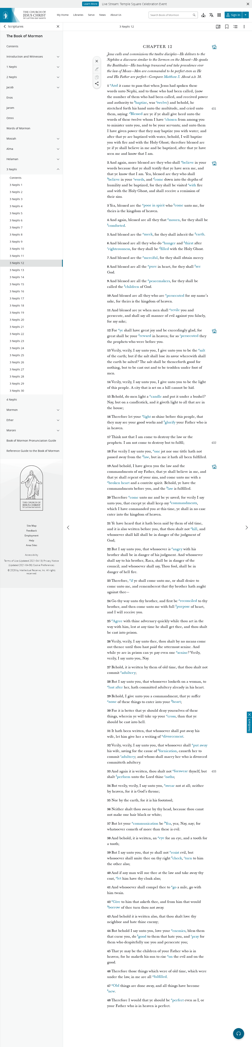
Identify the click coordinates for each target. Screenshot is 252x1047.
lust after (115, 687)
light (147, 416)
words (139, 179)
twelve (162, 102)
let (119, 878)
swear (170, 785)
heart (176, 701)
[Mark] (97, 69)
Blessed (137, 114)
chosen (171, 119)
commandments (184, 503)
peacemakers (159, 281)
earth (200, 234)
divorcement (173, 736)
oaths (169, 776)
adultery (128, 672)
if (132, 580)
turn (188, 858)
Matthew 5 (171, 77)
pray (195, 936)
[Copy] (97, 77)
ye (121, 330)
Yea (168, 823)
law (146, 457)
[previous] (68, 527)
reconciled (188, 601)
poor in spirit (154, 205)
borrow (114, 907)
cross (172, 716)
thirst (189, 243)
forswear (181, 771)
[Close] (97, 61)
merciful (151, 257)
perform (123, 776)
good (142, 936)
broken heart (119, 482)
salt (202, 350)
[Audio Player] (238, 1033)
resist (175, 852)
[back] (5, 26)
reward (145, 336)
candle (156, 396)
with (192, 185)
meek (148, 234)
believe (188, 162)
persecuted (175, 295)
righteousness (119, 248)
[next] (246, 527)
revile (175, 310)
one (157, 451)
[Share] (97, 83)
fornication (168, 751)
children (132, 286)
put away (200, 745)
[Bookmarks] (227, 26)
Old (116, 985)
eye (161, 838)
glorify (170, 422)
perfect (178, 1000)
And (114, 85)
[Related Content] (235, 26)
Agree (117, 621)
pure (153, 266)
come (159, 179)
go (174, 887)
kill (194, 529)
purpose (183, 606)
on (171, 956)
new (111, 991)
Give (116, 901)
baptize (141, 102)
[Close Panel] (58, 26)
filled (164, 248)
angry (177, 549)
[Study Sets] (218, 26)
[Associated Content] (214, 47)
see (198, 266)
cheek (177, 858)
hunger (170, 243)
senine (182, 652)
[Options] (244, 26)
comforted (116, 225)
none (112, 701)
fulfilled (160, 976)
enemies (178, 930)
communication (145, 823)
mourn (174, 219)
